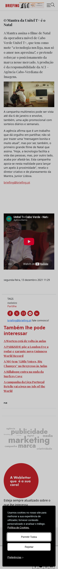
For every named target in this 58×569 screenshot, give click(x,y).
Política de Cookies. (18, 527)
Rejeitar (29, 547)
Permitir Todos (29, 537)
